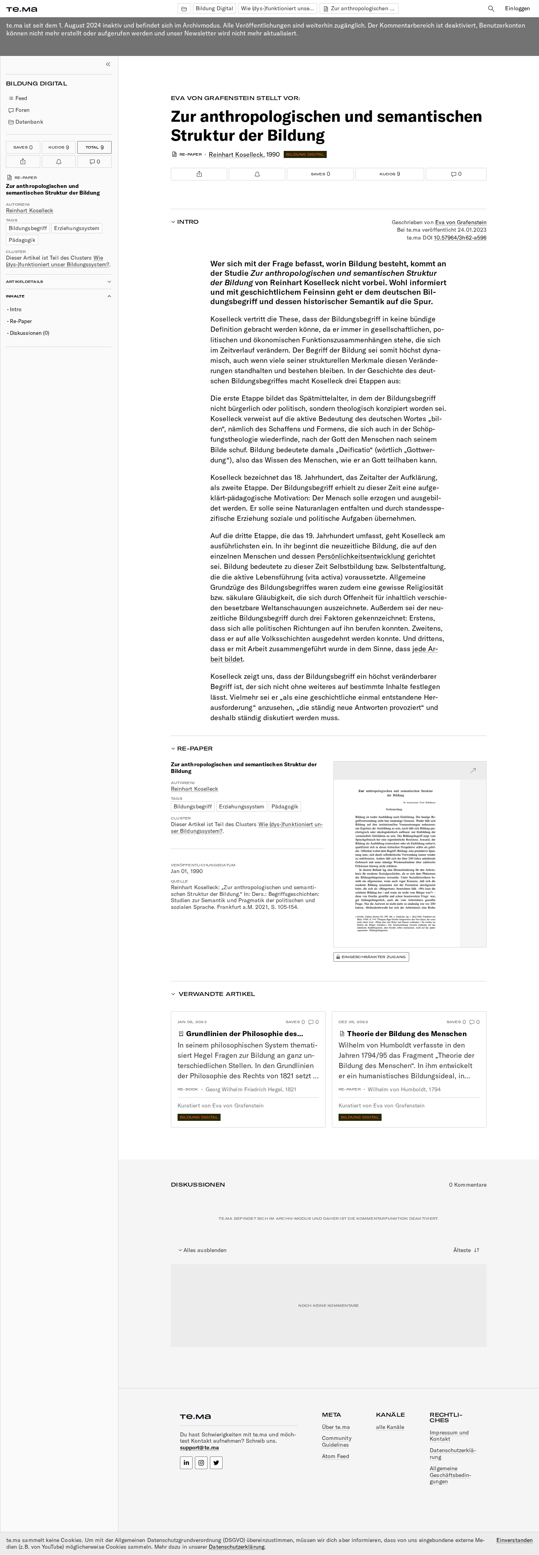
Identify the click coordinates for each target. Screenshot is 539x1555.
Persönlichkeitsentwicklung (361, 556)
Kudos (55, 146)
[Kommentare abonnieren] (59, 161)
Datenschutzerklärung (453, 1453)
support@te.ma (199, 1447)
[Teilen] (23, 161)
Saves (23, 146)
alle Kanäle (390, 1427)
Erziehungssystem (76, 228)
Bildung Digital (214, 8)
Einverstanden (514, 1540)
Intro (15, 309)
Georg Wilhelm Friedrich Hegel (244, 1089)
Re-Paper (21, 321)
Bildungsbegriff (28, 228)
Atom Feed (335, 1456)
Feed (21, 98)
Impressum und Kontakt (449, 1436)
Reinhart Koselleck (29, 210)
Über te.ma (336, 1427)
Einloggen (517, 8)
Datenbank (29, 121)
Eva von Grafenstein (213, 98)
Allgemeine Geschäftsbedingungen (450, 1475)
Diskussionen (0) (29, 333)
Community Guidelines (337, 1441)
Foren (22, 109)
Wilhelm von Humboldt (397, 1089)
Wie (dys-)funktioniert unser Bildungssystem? (279, 8)
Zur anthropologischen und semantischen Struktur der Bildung (364, 8)
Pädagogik (22, 239)
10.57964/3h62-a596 (460, 237)
